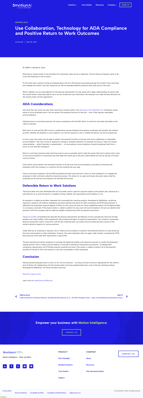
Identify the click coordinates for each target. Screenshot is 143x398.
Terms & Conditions (21, 393)
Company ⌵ (112, 5)
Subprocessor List (75, 393)
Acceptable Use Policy (37, 393)
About (88, 358)
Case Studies (87, 5)
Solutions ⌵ (72, 5)
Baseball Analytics (65, 365)
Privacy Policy (7, 391)
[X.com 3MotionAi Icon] (18, 366)
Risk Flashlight (64, 358)
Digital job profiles (30, 217)
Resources (100, 5)
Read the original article (32, 274)
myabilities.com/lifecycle (43, 280)
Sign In (125, 5)
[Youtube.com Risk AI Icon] (25, 366)
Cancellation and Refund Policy (56, 393)
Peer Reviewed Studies (95, 371)
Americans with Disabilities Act (91, 110)
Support (61, 378)
